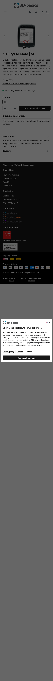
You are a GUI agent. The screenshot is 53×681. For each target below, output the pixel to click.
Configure (30, 351)
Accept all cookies (26, 358)
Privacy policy (8, 352)
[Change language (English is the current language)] (48, 323)
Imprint (20, 352)
